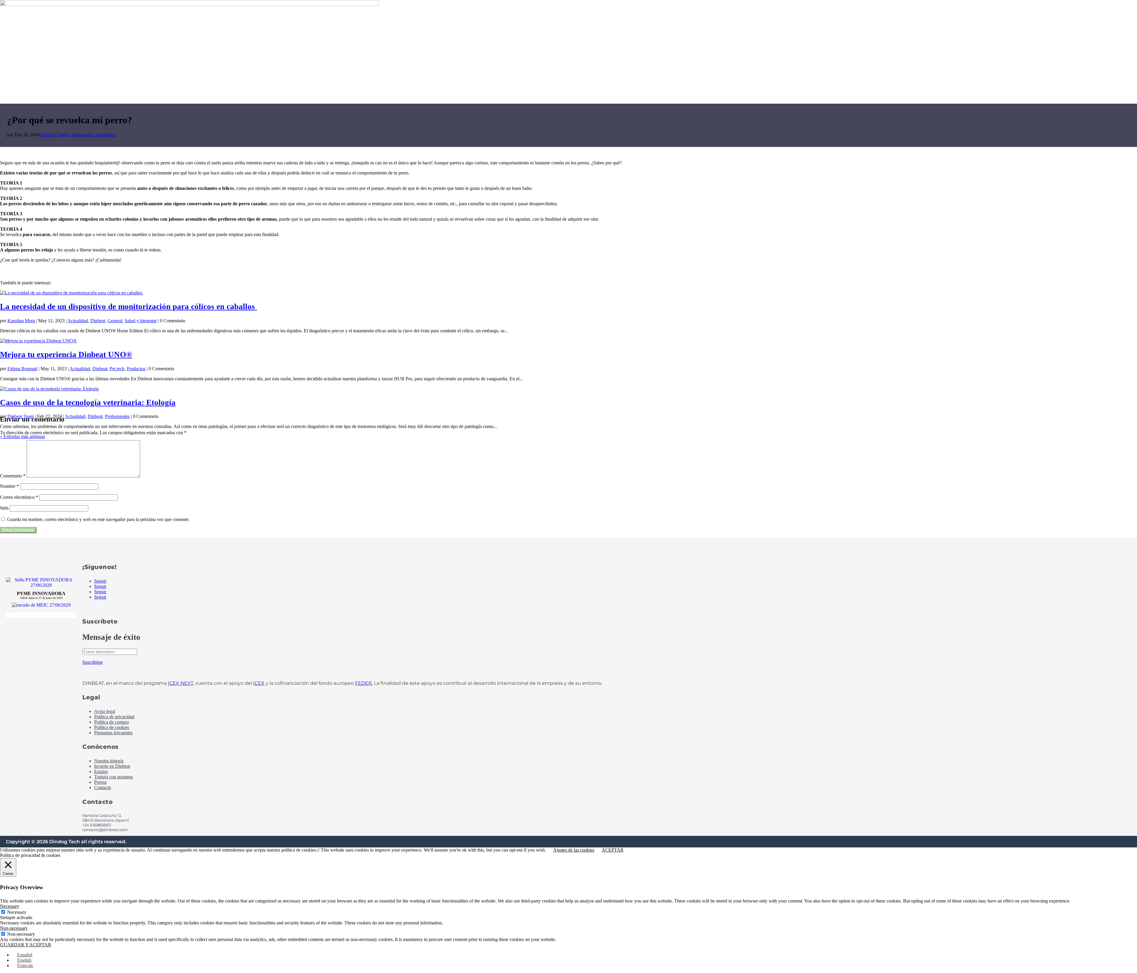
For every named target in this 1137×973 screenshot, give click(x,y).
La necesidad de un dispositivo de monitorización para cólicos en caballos (128, 306)
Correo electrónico (19, 497)
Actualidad (78, 320)
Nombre (9, 486)
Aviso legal (104, 711)
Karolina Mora (21, 320)
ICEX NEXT (180, 683)
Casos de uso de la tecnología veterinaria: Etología (88, 402)
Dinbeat (97, 320)
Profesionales (117, 416)
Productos (136, 368)
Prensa (100, 782)
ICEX (258, 683)
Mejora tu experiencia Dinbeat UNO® (66, 354)
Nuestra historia (108, 760)
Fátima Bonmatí (22, 368)
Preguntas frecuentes (113, 732)
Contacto (102, 787)
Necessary (16, 912)
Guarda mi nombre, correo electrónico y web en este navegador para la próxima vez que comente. (98, 519)
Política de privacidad (114, 716)
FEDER (363, 683)
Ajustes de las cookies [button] (573, 849)
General (47, 134)
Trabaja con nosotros (113, 776)
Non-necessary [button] (14, 928)
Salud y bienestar (73, 134)
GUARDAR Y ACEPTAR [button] (25, 944)
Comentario (12, 475)
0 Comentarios (102, 134)
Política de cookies (111, 727)
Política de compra (111, 721)
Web (4, 508)
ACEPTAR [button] (613, 849)
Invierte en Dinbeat (112, 766)
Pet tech (117, 368)
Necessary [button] (9, 906)
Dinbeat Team (20, 416)
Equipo (101, 771)
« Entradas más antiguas (22, 436)
